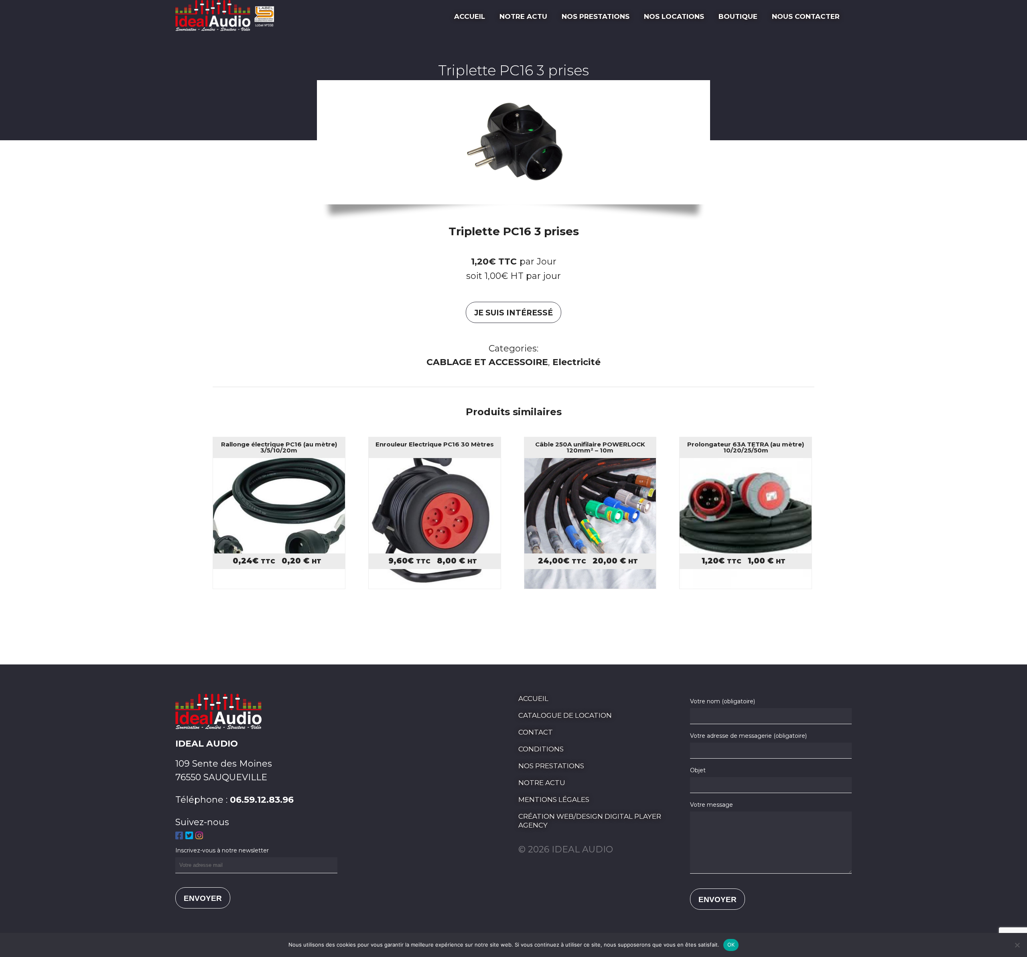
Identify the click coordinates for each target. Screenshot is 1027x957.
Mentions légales (553, 799)
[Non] (1017, 945)
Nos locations (674, 16)
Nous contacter (806, 16)
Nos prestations (595, 16)
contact (535, 732)
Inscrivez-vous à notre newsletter (222, 850)
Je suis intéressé (513, 312)
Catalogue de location (565, 715)
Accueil (469, 16)
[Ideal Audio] (227, 27)
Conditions (541, 749)
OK (731, 944)
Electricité (576, 362)
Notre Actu (523, 16)
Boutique (737, 16)
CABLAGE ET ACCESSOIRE (487, 362)
